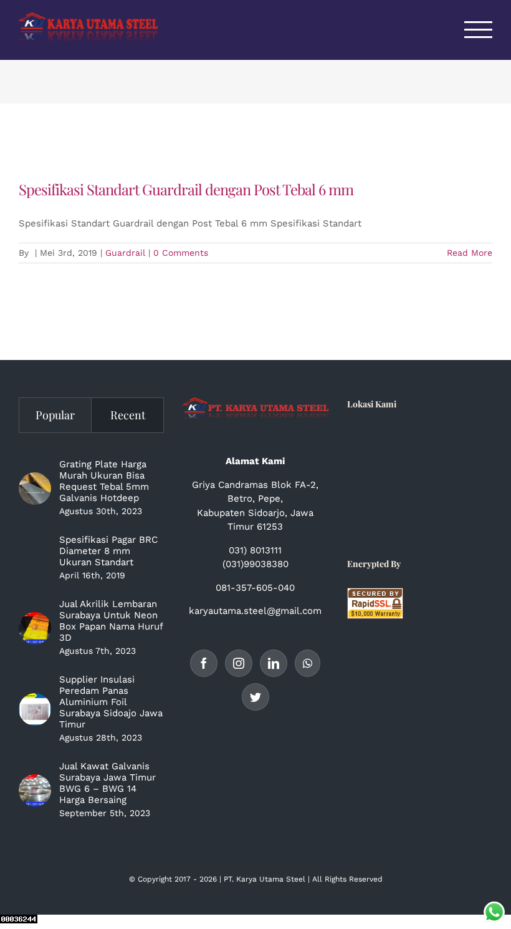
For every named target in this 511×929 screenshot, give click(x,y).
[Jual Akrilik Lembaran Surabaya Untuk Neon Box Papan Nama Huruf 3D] (35, 628)
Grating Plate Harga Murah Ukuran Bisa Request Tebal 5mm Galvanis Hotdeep (104, 481)
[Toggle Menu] (479, 29)
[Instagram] (238, 663)
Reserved (366, 879)
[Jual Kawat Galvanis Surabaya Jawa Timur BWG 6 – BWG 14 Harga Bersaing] (35, 790)
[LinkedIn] (273, 663)
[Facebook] (203, 663)
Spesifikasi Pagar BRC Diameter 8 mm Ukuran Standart (108, 551)
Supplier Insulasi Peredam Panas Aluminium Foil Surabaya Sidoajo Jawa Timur (111, 702)
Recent (127, 414)
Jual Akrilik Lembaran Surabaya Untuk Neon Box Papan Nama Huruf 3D (111, 620)
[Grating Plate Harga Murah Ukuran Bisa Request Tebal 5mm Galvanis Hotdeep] (35, 488)
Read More (469, 253)
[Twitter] (255, 697)
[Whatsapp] (307, 663)
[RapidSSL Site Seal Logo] (375, 594)
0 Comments (180, 253)
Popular (55, 414)
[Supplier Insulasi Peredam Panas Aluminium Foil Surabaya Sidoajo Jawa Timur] (35, 709)
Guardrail (125, 253)
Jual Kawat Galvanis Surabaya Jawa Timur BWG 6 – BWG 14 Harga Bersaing (107, 783)
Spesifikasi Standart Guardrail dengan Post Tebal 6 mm (186, 189)
